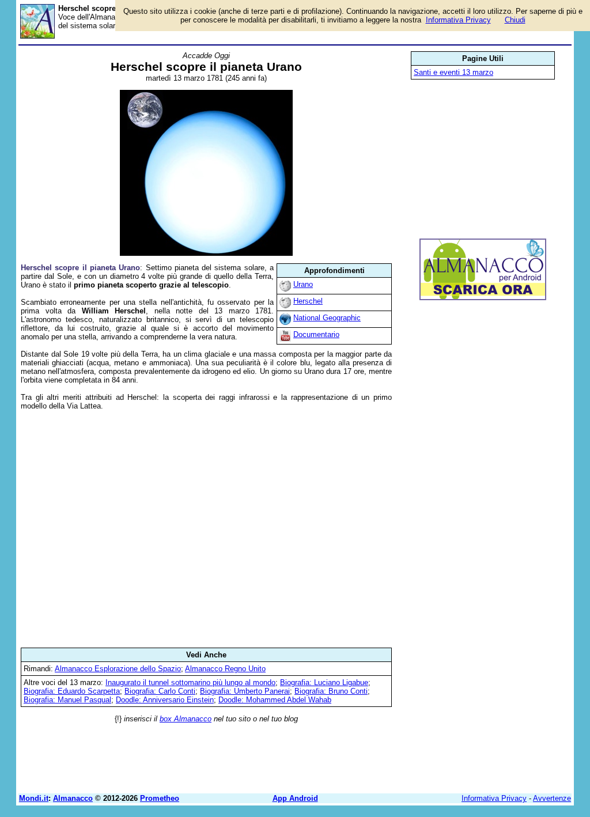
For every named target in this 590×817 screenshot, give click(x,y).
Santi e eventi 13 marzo (453, 72)
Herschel (308, 301)
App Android (295, 798)
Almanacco (73, 798)
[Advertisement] (206, 529)
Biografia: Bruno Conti (331, 691)
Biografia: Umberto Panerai (245, 691)
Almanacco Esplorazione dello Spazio (118, 668)
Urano (303, 284)
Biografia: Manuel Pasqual (67, 699)
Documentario (316, 334)
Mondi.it (33, 798)
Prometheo (159, 798)
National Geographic (327, 317)
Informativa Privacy (494, 798)
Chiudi (515, 20)
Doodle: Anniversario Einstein (165, 699)
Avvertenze (552, 798)
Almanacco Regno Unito (225, 668)
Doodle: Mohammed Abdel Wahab (274, 699)
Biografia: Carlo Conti (159, 691)
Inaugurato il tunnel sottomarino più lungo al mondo (190, 682)
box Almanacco (185, 718)
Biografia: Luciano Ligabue (324, 682)
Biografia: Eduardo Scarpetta (72, 691)
